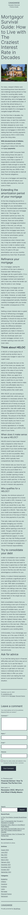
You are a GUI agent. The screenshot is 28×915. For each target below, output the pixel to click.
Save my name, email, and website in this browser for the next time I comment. (15, 762)
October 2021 (5, 869)
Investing (4, 886)
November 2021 (6, 867)
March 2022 (4, 860)
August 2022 (5, 850)
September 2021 (6, 872)
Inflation (3, 881)
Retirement (4, 896)
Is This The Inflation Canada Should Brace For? (14, 818)
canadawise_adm (7, 694)
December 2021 (6, 864)
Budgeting (4, 879)
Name (3, 733)
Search (3, 806)
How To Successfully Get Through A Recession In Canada (12, 822)
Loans (3, 889)
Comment (4, 715)
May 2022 (4, 855)
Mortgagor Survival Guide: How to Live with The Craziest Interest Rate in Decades (13, 830)
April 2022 (4, 857)
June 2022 (4, 852)
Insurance (4, 884)
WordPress (17, 908)
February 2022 (5, 862)
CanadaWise (14, 3)
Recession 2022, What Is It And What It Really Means (13, 825)
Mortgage (12, 696)
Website (3, 752)
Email (3, 742)
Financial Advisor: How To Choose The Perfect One (13, 835)
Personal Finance (20, 696)
